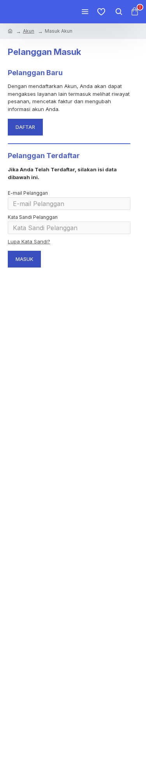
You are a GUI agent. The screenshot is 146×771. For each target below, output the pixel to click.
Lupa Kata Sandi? (29, 241)
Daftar (25, 127)
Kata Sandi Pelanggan (33, 217)
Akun (28, 31)
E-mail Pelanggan (28, 193)
